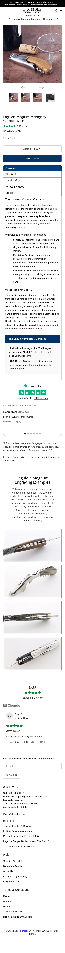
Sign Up (11, 775)
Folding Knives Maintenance (18, 831)
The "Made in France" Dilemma (19, 846)
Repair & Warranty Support (17, 916)
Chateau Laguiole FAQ (15, 876)
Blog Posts (8, 820)
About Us (8, 871)
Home (29, 15)
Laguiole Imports (20, 931)
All (38, 15)
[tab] (32, 168)
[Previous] (23, 87)
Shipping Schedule (13, 861)
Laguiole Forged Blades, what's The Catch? (26, 841)
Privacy (7, 906)
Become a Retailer (13, 866)
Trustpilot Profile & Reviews (17, 826)
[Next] (41, 87)
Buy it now (33, 158)
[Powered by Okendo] (11, 705)
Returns (7, 896)
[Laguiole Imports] (32, 10)
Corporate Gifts (11, 881)
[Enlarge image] (32, 545)
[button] (56, 10)
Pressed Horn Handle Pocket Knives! (22, 836)
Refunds (7, 901)
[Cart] (61, 10)
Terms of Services (12, 911)
